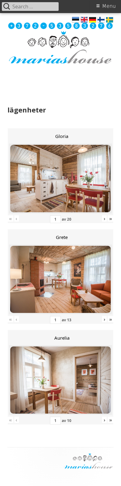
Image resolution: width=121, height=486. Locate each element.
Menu (109, 6)
